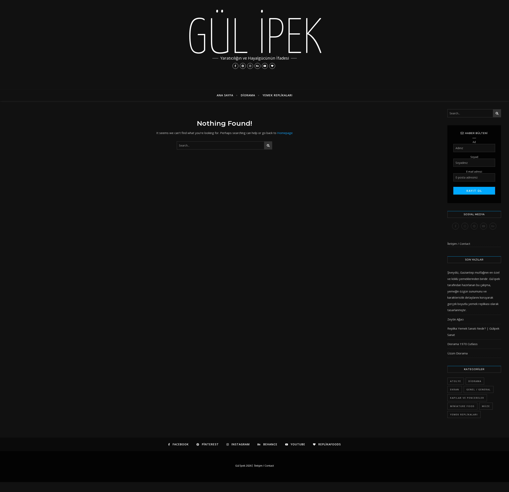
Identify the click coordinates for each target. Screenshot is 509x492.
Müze (486, 406)
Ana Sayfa (225, 95)
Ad (474, 142)
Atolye (455, 381)
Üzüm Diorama (457, 353)
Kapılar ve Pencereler (467, 397)
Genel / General (478, 389)
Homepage (285, 133)
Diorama (248, 95)
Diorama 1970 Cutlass (462, 344)
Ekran (454, 389)
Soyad (474, 157)
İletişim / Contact (458, 244)
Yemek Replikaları (277, 95)
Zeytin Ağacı (455, 319)
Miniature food (462, 406)
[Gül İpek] (254, 44)
